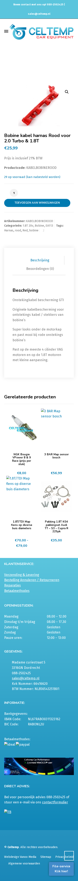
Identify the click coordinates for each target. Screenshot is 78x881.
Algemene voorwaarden (24, 863)
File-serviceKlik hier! (61, 868)
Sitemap (45, 857)
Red (25, 230)
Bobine (39, 225)
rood (18, 230)
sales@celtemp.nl (39, 13)
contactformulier (55, 802)
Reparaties (12, 585)
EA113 (55, 65)
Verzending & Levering (21, 575)
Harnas (8, 230)
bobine (33, 230)
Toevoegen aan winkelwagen (37, 203)
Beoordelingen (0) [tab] (40, 269)
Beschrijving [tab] (39, 260)
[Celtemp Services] (41, 31)
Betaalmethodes (17, 591)
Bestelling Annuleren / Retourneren (31, 580)
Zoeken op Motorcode (34, 65)
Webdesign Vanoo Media (20, 857)
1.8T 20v (28, 225)
